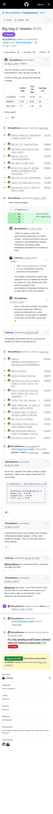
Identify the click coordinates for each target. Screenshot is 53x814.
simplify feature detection (23, 376)
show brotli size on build (23, 438)
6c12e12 (47, 419)
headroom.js (30, 12)
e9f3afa (47, 371)
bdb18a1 (47, 359)
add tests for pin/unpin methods (26, 178)
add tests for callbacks (22, 419)
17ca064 (47, 178)
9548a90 (47, 144)
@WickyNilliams (12, 564)
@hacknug (9, 587)
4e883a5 (47, 149)
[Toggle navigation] (4, 4)
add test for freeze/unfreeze (24, 144)
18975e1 (47, 187)
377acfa (47, 424)
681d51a (47, 168)
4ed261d (47, 405)
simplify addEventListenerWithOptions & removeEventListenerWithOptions (25, 362)
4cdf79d (47, 156)
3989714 (47, 381)
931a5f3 (47, 431)
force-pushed (31, 446)
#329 (13, 386)
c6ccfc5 (47, 135)
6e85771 (47, 438)
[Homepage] (26, 4)
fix (36, 384)
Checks (45, 52)
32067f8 (47, 376)
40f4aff (47, 163)
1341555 (47, 400)
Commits (30, 52)
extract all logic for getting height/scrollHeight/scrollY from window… (25, 171)
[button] (24, 63)
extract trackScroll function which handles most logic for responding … (24, 393)
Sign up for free (14, 658)
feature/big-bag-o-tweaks (25, 42)
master (6, 42)
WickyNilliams (13, 12)
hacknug (18, 258)
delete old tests (18, 371)
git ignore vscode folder (22, 163)
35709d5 (47, 412)
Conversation (12, 52)
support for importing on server (26, 183)
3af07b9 (47, 390)
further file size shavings (23, 400)
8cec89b (47, 183)
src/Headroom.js (21, 210)
